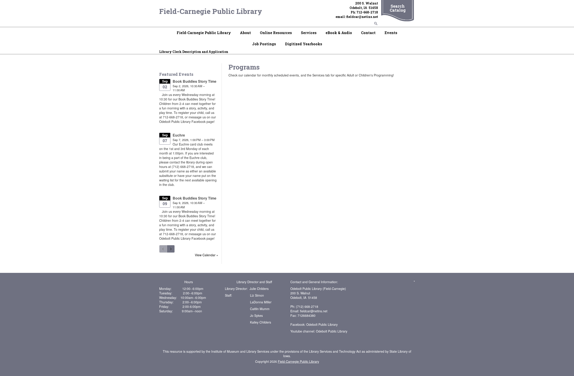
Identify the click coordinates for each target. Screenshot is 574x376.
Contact (368, 32)
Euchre (179, 135)
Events (391, 32)
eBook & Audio (339, 32)
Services (309, 32)
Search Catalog (398, 8)
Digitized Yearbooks (303, 43)
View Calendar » (206, 255)
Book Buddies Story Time (194, 81)
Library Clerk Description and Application (193, 52)
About (245, 32)
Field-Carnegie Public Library (210, 11)
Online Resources (276, 32)
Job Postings (264, 43)
